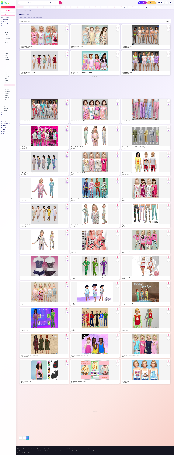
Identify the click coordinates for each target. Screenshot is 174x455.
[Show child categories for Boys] (14, 28)
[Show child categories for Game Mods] (14, 119)
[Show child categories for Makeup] (14, 127)
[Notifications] (166, 2)
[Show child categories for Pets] (14, 106)
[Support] (170, 2)
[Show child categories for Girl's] (14, 30)
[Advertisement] (95, 86)
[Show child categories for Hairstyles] (14, 121)
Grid (163, 21)
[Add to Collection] (67, 29)
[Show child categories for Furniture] (14, 117)
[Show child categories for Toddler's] (14, 108)
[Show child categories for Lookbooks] (14, 125)
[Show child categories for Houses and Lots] (14, 123)
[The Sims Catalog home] (8, 2)
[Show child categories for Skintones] (14, 133)
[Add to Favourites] (66, 26)
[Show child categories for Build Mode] (14, 21)
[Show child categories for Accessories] (14, 19)
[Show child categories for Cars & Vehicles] (14, 23)
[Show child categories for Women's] (14, 110)
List (168, 21)
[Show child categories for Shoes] (14, 129)
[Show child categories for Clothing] (14, 26)
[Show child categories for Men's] (14, 104)
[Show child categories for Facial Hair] (14, 115)
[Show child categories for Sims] (14, 131)
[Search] (60, 2)
